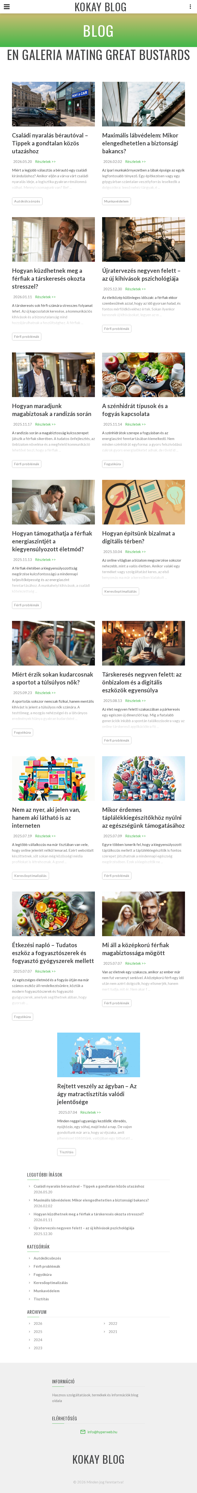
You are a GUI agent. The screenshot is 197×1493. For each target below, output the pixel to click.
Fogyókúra (112, 464)
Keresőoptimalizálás (120, 591)
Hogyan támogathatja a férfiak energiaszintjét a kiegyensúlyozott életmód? (52, 541)
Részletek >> (45, 161)
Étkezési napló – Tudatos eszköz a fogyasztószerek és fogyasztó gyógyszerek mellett (53, 952)
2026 (38, 1323)
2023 (38, 1348)
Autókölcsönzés (27, 201)
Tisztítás (66, 1152)
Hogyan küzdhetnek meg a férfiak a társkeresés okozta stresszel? (48, 278)
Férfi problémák (26, 336)
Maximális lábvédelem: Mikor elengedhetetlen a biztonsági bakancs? (140, 143)
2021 (113, 1331)
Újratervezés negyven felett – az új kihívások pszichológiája (84, 1228)
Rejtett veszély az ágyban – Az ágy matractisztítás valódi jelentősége (97, 1094)
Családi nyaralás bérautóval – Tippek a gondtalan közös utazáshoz (50, 143)
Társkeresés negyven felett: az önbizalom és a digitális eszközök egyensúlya (142, 682)
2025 (38, 1331)
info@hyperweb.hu (102, 1432)
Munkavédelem (116, 201)
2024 (38, 1340)
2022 (113, 1323)
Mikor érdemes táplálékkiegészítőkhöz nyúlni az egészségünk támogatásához (143, 817)
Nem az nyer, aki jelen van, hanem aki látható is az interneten (46, 817)
